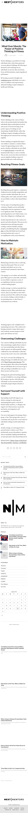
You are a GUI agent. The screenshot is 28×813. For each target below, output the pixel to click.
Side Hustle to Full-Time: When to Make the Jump (14, 473)
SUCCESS (3, 586)
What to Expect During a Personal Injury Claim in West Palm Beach (15, 478)
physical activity (9, 150)
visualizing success (6, 80)
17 (2, 605)
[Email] (20, 448)
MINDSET (21, 55)
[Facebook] (8, 448)
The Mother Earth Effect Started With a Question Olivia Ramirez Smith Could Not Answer (13, 468)
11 (6, 602)
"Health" (3, 571)
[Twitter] (14, 448)
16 (25, 602)
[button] (25, 457)
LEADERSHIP (4, 576)
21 (17, 605)
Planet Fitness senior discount (12, 362)
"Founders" (3, 568)
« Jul (2, 615)
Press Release (4, 584)
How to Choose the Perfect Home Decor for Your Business (14, 483)
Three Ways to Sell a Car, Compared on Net (13, 487)
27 (14, 608)
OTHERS (3, 581)
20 (14, 605)
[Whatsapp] (17, 448)
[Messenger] (11, 448)
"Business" (3, 565)
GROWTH (3, 573)
